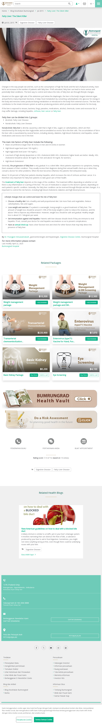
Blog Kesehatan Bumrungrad (22, 11)
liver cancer (46, 111)
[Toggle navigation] (98, 3)
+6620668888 (42, 302)
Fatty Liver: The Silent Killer (58, 11)
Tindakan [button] (7, 657)
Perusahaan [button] (57, 657)
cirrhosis (37, 111)
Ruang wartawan (61, 669)
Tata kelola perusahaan (63, 672)
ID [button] (91, 3)
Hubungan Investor (62, 663)
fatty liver (57, 111)
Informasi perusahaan (63, 666)
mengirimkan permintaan (15, 666)
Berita (7, 693)
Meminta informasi (62, 675)
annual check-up (21, 224)
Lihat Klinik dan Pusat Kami (15, 675)
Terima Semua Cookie (43, 719)
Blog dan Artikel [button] (9, 684)
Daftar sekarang (75, 620)
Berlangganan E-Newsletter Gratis (18, 678)
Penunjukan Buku (12, 663)
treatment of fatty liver (14, 182)
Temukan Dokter (11, 669)
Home (4, 11)
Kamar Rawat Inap (61, 696)
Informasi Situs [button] (59, 684)
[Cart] (84, 3)
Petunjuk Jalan (75, 636)
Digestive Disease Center (70, 237)
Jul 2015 (40, 11)
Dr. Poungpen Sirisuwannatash (16, 237)
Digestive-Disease (27, 22)
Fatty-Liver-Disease (45, 22)
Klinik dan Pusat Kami (63, 693)
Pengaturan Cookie (24, 719)
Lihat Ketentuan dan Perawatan (17, 672)
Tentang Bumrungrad (63, 690)
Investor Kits (59, 678)
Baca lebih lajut (27, 554)
